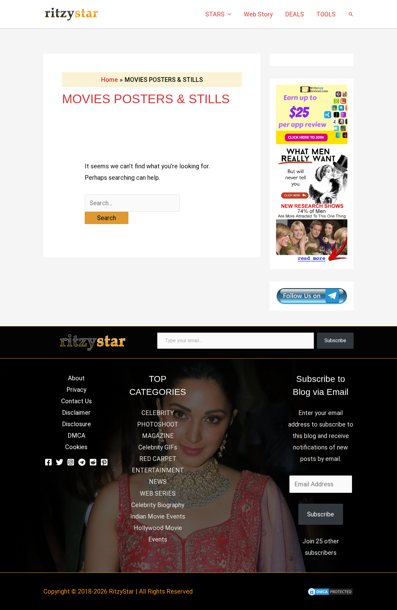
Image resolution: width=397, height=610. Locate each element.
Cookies (76, 447)
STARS (215, 14)
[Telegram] (82, 462)
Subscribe (335, 340)
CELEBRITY (157, 413)
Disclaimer (76, 412)
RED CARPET (157, 458)
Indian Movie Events (157, 516)
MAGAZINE (158, 436)
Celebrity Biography (157, 505)
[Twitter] (59, 462)
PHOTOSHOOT (157, 424)
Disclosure (76, 424)
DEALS (294, 14)
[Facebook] (48, 462)
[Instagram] (70, 462)
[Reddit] (93, 462)
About (76, 378)
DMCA (76, 435)
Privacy (76, 389)
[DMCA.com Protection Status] (330, 591)
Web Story (258, 14)
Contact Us (76, 401)
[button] (351, 14)
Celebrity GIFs (157, 447)
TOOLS (326, 14)
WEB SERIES (158, 493)
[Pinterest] (104, 462)
